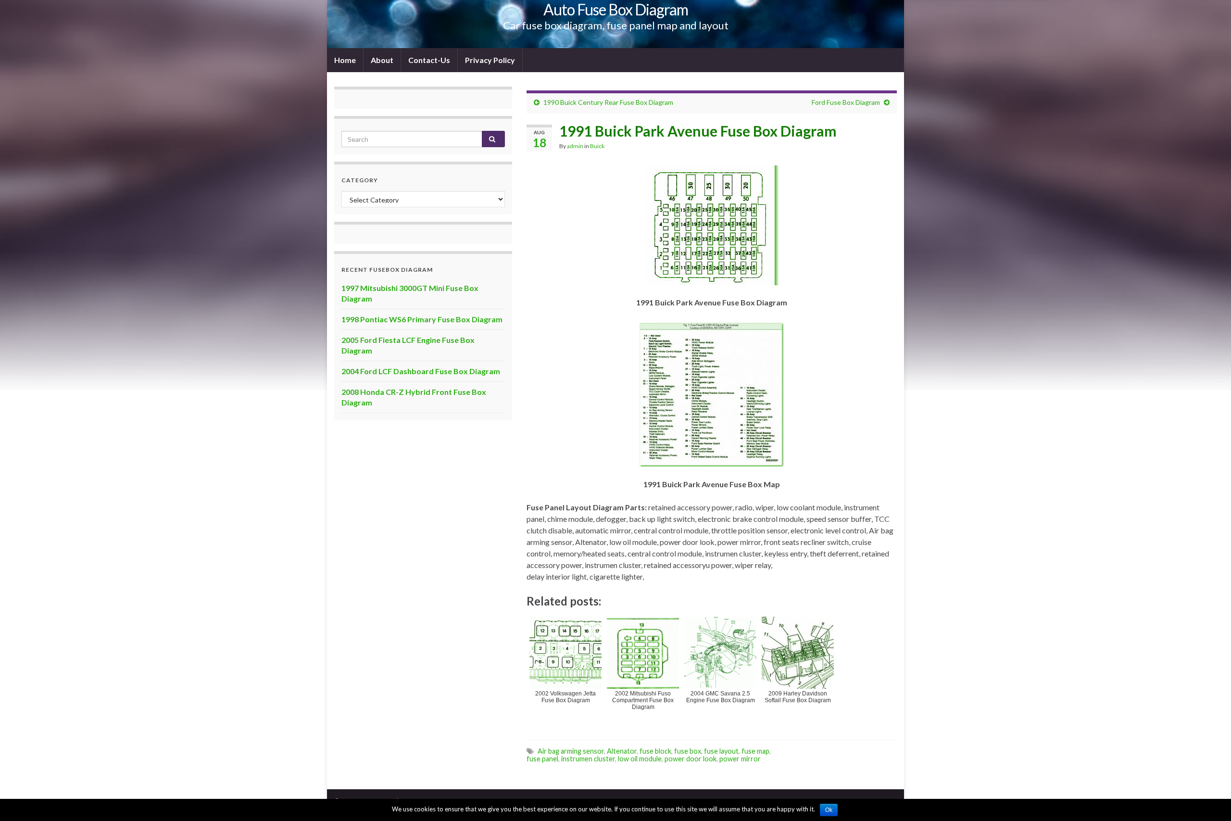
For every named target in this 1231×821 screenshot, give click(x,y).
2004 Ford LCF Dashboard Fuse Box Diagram (420, 371)
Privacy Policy (490, 59)
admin (575, 146)
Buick (597, 146)
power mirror (740, 759)
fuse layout (721, 751)
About (382, 59)
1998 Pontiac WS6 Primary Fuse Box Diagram (421, 319)
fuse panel (542, 759)
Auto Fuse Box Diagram (615, 9)
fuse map (755, 751)
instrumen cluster (588, 759)
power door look (690, 759)
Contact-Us (429, 59)
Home (345, 59)
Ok (828, 810)
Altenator (622, 751)
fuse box (687, 751)
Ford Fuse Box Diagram (846, 102)
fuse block (655, 751)
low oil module (640, 759)
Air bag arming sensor (571, 751)
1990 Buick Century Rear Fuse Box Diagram (608, 102)
